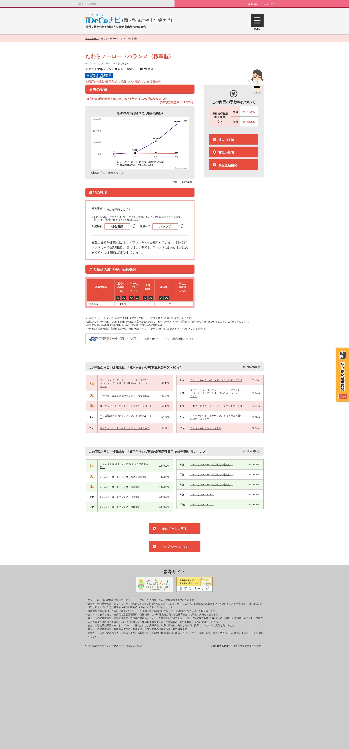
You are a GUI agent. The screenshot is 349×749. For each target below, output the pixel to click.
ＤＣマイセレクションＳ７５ (205, 428)
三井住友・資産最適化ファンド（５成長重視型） (126, 396)
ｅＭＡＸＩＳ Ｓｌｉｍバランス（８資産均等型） (124, 465)
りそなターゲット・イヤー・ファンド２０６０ (125, 428)
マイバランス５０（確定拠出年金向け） (211, 474)
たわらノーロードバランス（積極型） (120, 506)
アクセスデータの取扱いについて (126, 645)
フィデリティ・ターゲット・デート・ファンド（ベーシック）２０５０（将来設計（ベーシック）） (215, 393)
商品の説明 (226, 152)
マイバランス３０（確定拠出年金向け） (211, 464)
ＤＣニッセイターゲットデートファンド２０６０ (126, 406)
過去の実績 (226, 140)
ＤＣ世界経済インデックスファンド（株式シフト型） (126, 417)
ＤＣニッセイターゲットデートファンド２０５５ (216, 380)
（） (118, 209)
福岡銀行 (93, 304)
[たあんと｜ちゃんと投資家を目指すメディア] (154, 584)
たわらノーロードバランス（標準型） (120, 496)
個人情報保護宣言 (97, 645)
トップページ (92, 38)
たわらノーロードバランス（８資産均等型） (123, 477)
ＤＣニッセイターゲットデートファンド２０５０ (216, 406)
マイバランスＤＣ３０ (202, 494)
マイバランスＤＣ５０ (202, 504)
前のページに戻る (174, 528)
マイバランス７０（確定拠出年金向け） (211, 484)
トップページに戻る (174, 546)
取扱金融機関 (227, 165)
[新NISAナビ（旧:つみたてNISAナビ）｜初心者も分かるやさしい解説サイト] (194, 584)
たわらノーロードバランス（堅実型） (120, 487)
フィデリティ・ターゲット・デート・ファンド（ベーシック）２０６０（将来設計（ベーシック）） (125, 383)
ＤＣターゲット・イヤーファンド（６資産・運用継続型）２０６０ (216, 417)
